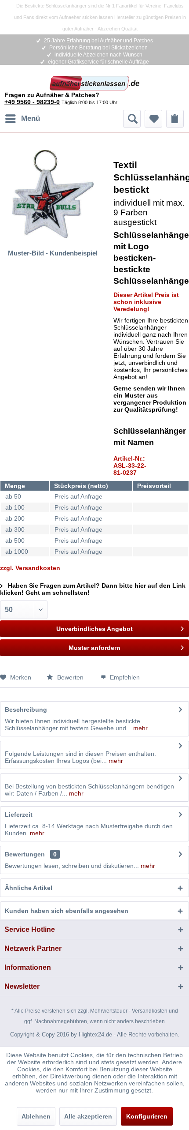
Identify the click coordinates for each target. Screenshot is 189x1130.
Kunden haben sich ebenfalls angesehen (66, 910)
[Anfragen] (175, 119)
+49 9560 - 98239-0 (32, 101)
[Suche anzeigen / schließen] (132, 119)
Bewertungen (25, 854)
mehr (139, 728)
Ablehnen (36, 1116)
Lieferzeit (19, 814)
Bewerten (70, 677)
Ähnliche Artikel (28, 887)
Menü (30, 118)
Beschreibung (26, 709)
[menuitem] (22, 119)
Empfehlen (124, 677)
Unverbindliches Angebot (94, 628)
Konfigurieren (146, 1116)
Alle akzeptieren (88, 1116)
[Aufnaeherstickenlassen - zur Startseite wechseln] (95, 83)
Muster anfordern (94, 647)
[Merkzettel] (153, 119)
